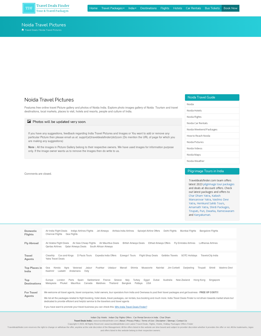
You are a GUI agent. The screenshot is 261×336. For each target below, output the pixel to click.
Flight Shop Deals (148, 255)
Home (93, 8)
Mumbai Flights (188, 230)
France (106, 279)
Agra (66, 267)
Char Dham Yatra (199, 195)
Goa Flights (72, 233)
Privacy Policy (133, 321)
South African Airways (101, 246)
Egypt (147, 279)
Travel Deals (31, 29)
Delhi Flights (170, 230)
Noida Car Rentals (197, 123)
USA (148, 283)
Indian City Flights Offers (120, 317)
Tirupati (193, 211)
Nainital (160, 267)
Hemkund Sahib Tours (210, 203)
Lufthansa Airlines (208, 242)
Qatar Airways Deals (75, 246)
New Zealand (183, 279)
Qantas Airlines (54, 246)
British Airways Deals (134, 242)
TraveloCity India (209, 255)
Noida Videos (194, 148)
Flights (164, 8)
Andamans (75, 270)
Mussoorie (147, 267)
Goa (48, 267)
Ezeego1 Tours (128, 255)
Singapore (214, 279)
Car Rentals (193, 8)
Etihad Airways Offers (159, 242)
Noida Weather (195, 161)
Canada (88, 283)
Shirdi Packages (219, 207)
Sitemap (171, 321)
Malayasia (51, 283)
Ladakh (62, 270)
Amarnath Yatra (198, 207)
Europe (49, 279)
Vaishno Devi (226, 267)
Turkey (136, 279)
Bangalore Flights (209, 230)
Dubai (156, 279)
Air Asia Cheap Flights (84, 242)
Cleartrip (50, 255)
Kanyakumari (202, 215)
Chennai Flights (54, 233)
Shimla (134, 267)
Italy (127, 279)
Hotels (177, 8)
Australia (167, 279)
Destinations (148, 8)
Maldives (100, 283)
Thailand (113, 283)
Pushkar (100, 267)
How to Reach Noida (198, 135)
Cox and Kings (66, 255)
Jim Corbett (174, 267)
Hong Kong (199, 279)
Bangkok (126, 283)
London (61, 279)
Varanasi (77, 267)
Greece (118, 279)
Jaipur (89, 267)
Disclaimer (161, 321)
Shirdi (212, 267)
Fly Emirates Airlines (184, 242)
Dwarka (211, 211)
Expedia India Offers (105, 255)
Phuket (63, 283)
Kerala (57, 267)
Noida (190, 104)
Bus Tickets (212, 8)
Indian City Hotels (99, 317)
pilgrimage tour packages (218, 184)
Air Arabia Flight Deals (57, 242)
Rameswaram (225, 211)
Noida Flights (194, 116)
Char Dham (165, 317)
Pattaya (139, 283)
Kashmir (50, 270)
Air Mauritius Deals (109, 242)
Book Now (230, 8)
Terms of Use (148, 321)
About (122, 321)
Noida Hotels (194, 110)
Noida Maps (194, 154)
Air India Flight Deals (56, 230)
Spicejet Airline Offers (149, 230)
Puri (202, 211)
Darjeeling (188, 267)
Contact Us (182, 321)
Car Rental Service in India (145, 317)
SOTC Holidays (189, 255)
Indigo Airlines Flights (82, 230)
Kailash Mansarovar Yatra (204, 197)
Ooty (86, 270)
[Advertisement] (130, 65)
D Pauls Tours (84, 255)
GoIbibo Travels (169, 255)
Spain (81, 279)
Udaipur (112, 267)
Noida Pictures (195, 142)
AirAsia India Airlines (123, 230)
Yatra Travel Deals (55, 258)
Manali (123, 267)
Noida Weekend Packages (202, 129)
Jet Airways (103, 230)
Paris (71, 279)
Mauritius (75, 283)
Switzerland (93, 279)
